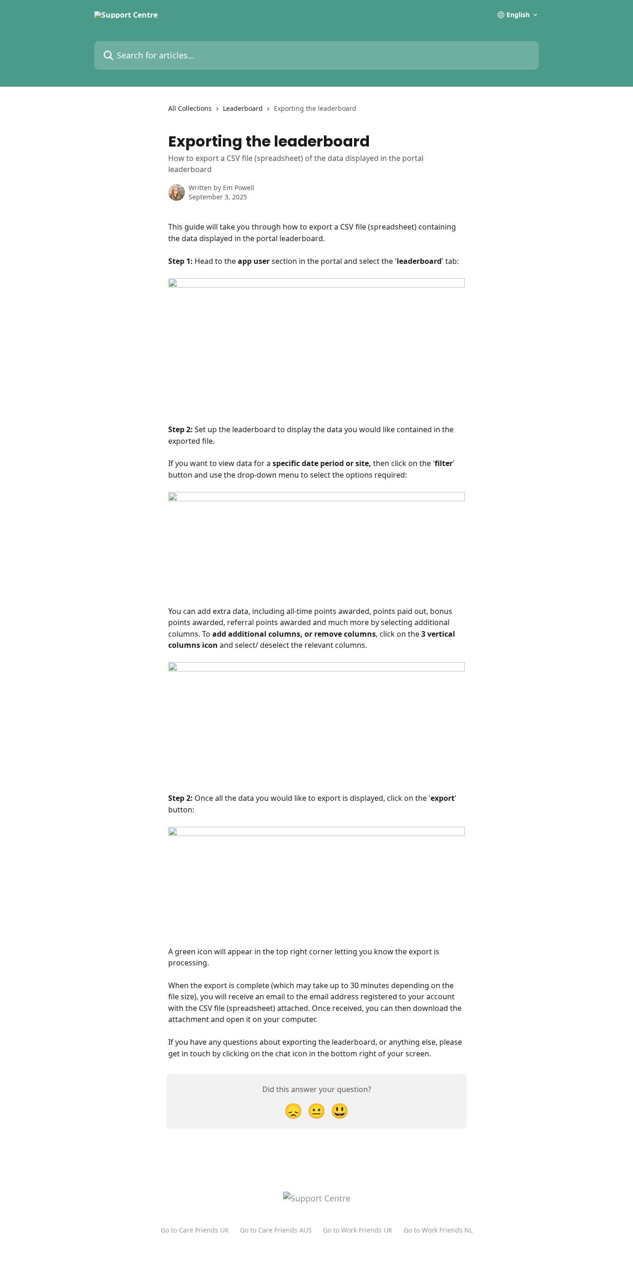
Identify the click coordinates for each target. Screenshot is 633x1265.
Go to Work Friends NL (438, 1230)
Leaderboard (243, 108)
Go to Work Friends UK (357, 1230)
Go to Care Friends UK (195, 1230)
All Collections (190, 108)
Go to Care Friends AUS (276, 1230)
